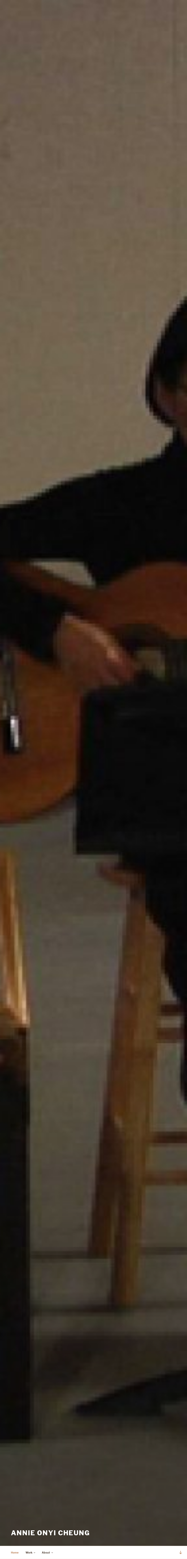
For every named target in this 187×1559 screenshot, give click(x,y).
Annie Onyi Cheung (50, 1533)
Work (29, 1552)
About (46, 1552)
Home (15, 1552)
